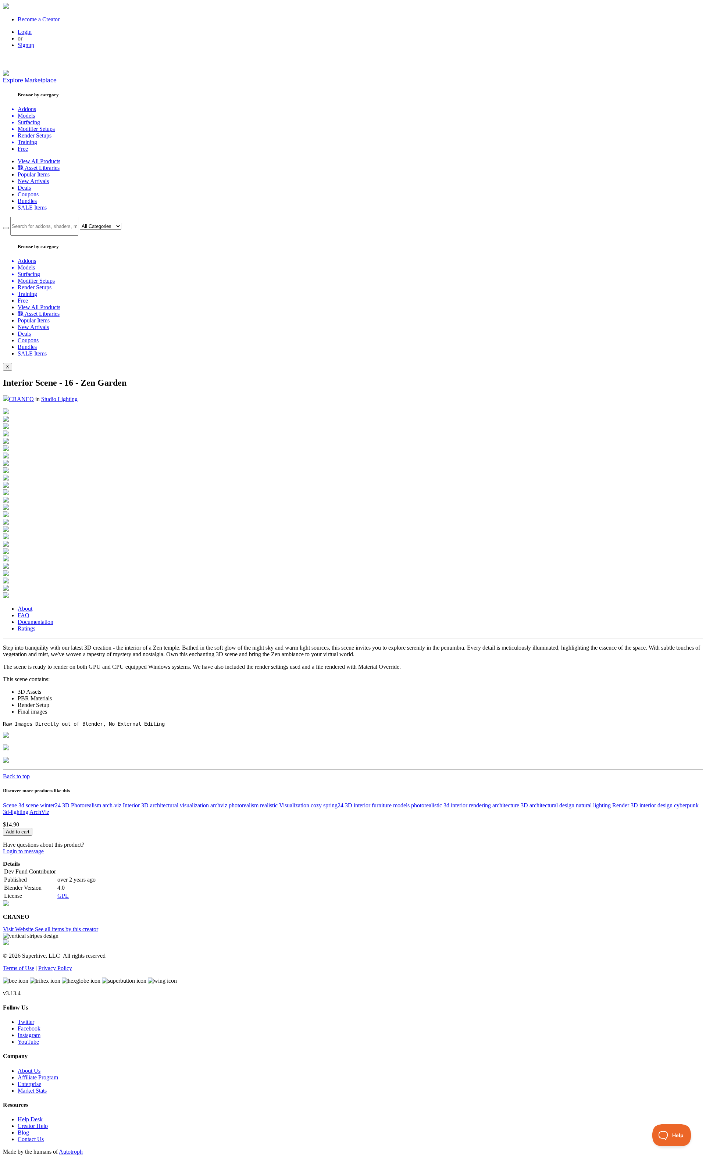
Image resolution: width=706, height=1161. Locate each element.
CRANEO (21, 399)
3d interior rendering (467, 805)
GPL (63, 896)
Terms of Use (18, 968)
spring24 (333, 805)
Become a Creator (39, 19)
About (25, 608)
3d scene (28, 805)
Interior (131, 805)
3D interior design (652, 805)
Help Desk (30, 1119)
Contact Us (31, 1139)
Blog (23, 1132)
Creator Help (33, 1126)
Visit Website (19, 929)
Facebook (29, 1028)
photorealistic (426, 805)
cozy (316, 805)
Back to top (16, 776)
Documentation (35, 622)
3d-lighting (15, 812)
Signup (26, 45)
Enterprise (29, 1084)
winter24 (50, 805)
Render (620, 805)
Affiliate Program (38, 1077)
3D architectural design (547, 805)
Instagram (29, 1035)
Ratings (26, 628)
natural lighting (593, 805)
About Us (29, 1071)
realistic (269, 805)
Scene (10, 805)
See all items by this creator (66, 929)
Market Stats (32, 1090)
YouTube (28, 1042)
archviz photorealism (234, 805)
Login (25, 32)
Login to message (23, 851)
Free (23, 149)
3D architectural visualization (175, 805)
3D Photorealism (81, 805)
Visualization (294, 805)
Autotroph (71, 1152)
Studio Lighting (59, 399)
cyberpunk (686, 805)
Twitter (26, 1022)
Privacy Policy (55, 968)
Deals (24, 188)
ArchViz (39, 812)
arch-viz (112, 805)
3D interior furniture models (377, 805)
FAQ (23, 615)
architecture (505, 805)
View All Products (39, 161)
